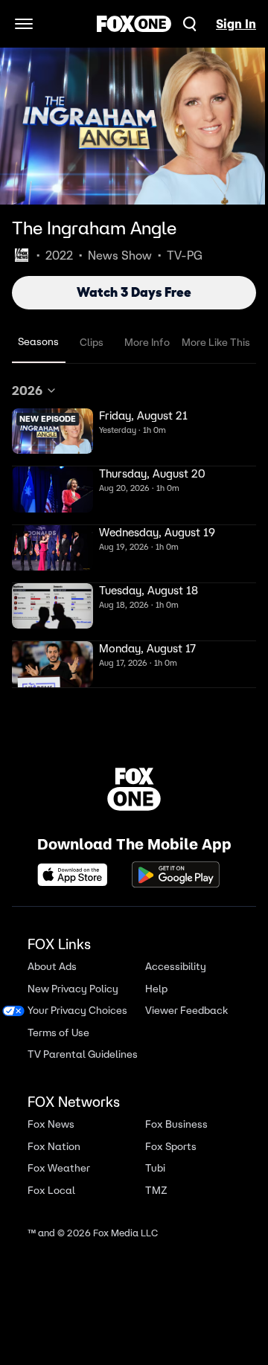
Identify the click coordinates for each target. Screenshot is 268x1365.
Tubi (155, 1168)
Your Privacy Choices (77, 1010)
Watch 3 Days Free (134, 292)
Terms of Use (58, 1033)
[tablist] (134, 342)
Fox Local (51, 1190)
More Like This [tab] (216, 342)
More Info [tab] (147, 342)
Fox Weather (59, 1168)
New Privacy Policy (73, 989)
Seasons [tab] (38, 341)
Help (156, 989)
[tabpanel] (134, 535)
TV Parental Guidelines (83, 1054)
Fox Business (176, 1124)
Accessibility (175, 966)
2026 (27, 390)
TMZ (156, 1190)
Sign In (236, 23)
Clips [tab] (91, 342)
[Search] (190, 24)
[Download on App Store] (76, 874)
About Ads (52, 966)
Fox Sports (171, 1146)
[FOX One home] (134, 24)
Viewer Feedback (186, 1010)
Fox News (51, 1124)
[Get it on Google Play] (175, 874)
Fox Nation (54, 1146)
